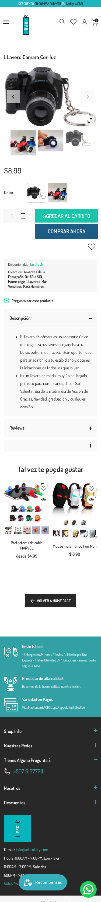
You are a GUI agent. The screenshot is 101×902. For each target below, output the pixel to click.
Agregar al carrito (66, 215)
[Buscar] (62, 22)
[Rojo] (57, 192)
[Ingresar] (84, 22)
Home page (16, 281)
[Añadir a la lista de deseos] (91, 246)
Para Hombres (33, 286)
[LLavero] (23, 142)
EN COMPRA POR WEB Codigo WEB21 (50, 4)
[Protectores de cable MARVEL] (26, 503)
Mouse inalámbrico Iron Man (75, 546)
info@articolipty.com (32, 849)
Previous (13, 96)
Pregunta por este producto (33, 300)
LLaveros (33, 281)
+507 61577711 (28, 771)
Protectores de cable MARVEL (27, 545)
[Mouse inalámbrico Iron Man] (74, 500)
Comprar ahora (66, 231)
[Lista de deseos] (73, 22)
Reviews (17, 428)
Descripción (20, 318)
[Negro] (36, 192)
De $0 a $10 (33, 276)
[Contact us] (88, 889)
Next (87, 96)
